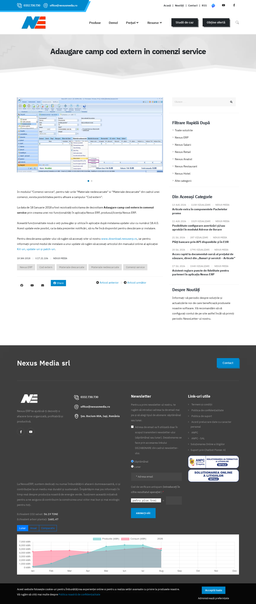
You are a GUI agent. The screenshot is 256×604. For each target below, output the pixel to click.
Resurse (153, 23)
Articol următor (136, 282)
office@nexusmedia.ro (63, 5)
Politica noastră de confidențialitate (79, 594)
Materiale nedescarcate (105, 267)
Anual (33, 528)
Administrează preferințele (213, 598)
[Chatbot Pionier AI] (213, 5)
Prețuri (130, 23)
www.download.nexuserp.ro (119, 238)
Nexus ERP (26, 267)
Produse (95, 23)
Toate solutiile (184, 130)
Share (60, 283)
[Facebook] (21, 431)
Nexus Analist (183, 159)
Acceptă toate (213, 590)
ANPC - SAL (198, 438)
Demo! (113, 23)
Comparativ (48, 528)
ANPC (194, 432)
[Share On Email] (42, 285)
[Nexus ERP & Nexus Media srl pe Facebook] (234, 5)
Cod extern (45, 267)
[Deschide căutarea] (237, 22)
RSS (204, 5)
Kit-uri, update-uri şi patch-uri (36, 249)
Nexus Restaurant (186, 166)
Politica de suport (201, 416)
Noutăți (179, 5)
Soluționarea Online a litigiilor (208, 444)
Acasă (167, 5)
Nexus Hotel (182, 173)
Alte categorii (183, 181)
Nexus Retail (183, 152)
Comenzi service (135, 267)
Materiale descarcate (71, 267)
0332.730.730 (32, 5)
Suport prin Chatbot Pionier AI (208, 449)
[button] (88, 181)
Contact (193, 5)
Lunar (22, 528)
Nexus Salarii (183, 144)
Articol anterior (109, 282)
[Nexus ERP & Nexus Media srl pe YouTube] (223, 5)
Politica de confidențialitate (207, 410)
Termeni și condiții (201, 404)
